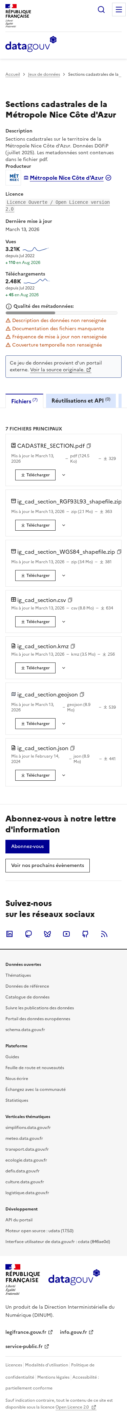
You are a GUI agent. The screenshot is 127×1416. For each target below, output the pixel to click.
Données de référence (27, 986)
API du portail (19, 1220)
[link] (35, 475)
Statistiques (16, 1100)
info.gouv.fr (73, 1332)
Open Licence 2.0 (73, 1407)
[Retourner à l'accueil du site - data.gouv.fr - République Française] (74, 1280)
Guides (12, 1057)
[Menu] (119, 9)
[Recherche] (101, 9)
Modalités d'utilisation (46, 1365)
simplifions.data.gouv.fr (28, 1128)
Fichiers (24, 401)
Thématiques (18, 975)
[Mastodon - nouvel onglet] (28, 934)
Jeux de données (44, 74)
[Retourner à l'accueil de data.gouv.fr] (31, 44)
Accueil (12, 74)
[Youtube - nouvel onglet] (66, 934)
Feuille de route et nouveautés (34, 1068)
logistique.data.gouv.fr (27, 1193)
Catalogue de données (27, 997)
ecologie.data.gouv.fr (26, 1160)
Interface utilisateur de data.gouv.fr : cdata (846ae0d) (57, 1242)
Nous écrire (16, 1079)
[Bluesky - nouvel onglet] (47, 934)
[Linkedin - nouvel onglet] (9, 934)
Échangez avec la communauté (35, 1089)
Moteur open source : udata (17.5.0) (39, 1231)
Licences (13, 1365)
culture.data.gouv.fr (24, 1182)
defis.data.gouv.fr (22, 1171)
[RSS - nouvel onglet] (104, 934)
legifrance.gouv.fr (25, 1332)
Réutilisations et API (80, 400)
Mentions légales (53, 1377)
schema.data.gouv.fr (25, 1030)
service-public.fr (24, 1346)
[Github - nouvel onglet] (85, 934)
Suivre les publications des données (39, 1008)
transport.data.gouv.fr (27, 1149)
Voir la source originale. (57, 369)
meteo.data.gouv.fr (24, 1138)
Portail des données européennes (37, 1019)
